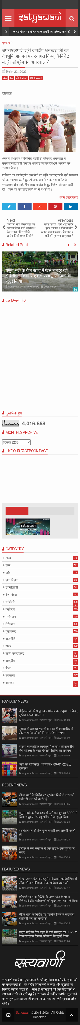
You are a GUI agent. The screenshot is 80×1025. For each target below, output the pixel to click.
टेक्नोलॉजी (12, 587)
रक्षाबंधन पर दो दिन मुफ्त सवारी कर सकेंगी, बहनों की (43, 31)
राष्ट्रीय (10, 661)
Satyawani (23, 1012)
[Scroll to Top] (72, 1014)
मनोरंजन (11, 617)
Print (23, 78)
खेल (8, 565)
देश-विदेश (11, 595)
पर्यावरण (10, 609)
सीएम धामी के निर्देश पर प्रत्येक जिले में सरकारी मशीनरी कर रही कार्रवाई (46, 797)
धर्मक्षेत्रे (10, 602)
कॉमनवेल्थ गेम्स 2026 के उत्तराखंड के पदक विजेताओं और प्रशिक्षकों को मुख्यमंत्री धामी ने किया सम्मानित (48, 901)
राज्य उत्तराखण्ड (68, 197)
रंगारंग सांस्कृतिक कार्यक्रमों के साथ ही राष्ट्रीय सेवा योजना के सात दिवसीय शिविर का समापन (46, 749)
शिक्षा (8, 668)
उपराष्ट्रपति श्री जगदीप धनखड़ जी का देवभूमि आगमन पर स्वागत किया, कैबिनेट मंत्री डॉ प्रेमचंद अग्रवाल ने (35, 56)
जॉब (8, 573)
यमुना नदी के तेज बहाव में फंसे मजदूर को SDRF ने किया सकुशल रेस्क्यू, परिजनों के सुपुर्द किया (38, 276)
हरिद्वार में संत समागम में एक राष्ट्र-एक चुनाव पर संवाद (47, 850)
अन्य (8, 558)
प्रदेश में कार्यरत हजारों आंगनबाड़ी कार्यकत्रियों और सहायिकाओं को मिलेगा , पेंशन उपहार (46, 731)
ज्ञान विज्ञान (12, 580)
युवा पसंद (11, 631)
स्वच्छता (10, 675)
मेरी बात (10, 624)
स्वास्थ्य (10, 683)
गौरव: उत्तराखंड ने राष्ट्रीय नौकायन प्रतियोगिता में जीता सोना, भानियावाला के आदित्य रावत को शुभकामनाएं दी (48, 883)
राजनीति (10, 639)
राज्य (8, 646)
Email (38, 78)
